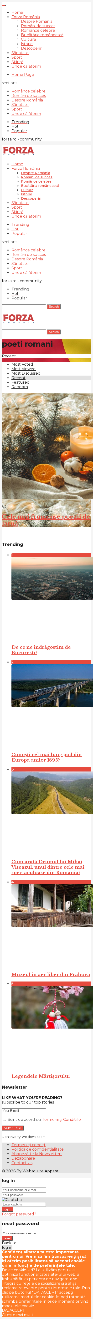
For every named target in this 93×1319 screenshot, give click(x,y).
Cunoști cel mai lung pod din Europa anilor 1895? (46, 757)
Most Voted (22, 364)
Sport (16, 57)
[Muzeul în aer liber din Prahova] (51, 925)
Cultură (28, 39)
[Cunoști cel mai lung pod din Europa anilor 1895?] (51, 705)
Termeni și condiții (28, 1145)
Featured (20, 382)
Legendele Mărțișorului (40, 1076)
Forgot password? (19, 1214)
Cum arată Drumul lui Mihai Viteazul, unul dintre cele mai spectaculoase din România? (47, 867)
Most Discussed (26, 373)
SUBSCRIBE (13, 1128)
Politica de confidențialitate (37, 1149)
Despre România (36, 21)
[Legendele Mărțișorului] (51, 1027)
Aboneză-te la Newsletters (36, 1154)
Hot (15, 229)
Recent (18, 378)
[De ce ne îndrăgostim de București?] (51, 598)
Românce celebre (38, 30)
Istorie (27, 44)
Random (19, 387)
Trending (20, 224)
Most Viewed (23, 369)
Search (54, 306)
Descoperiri (31, 48)
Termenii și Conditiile (61, 1119)
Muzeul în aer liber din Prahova (50, 974)
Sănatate (20, 53)
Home (17, 12)
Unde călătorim (26, 66)
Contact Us (21, 1163)
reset (7, 1238)
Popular (19, 233)
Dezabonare (23, 1158)
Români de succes (38, 26)
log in (7, 1209)
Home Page (22, 74)
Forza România (25, 17)
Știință (17, 62)
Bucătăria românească (42, 35)
